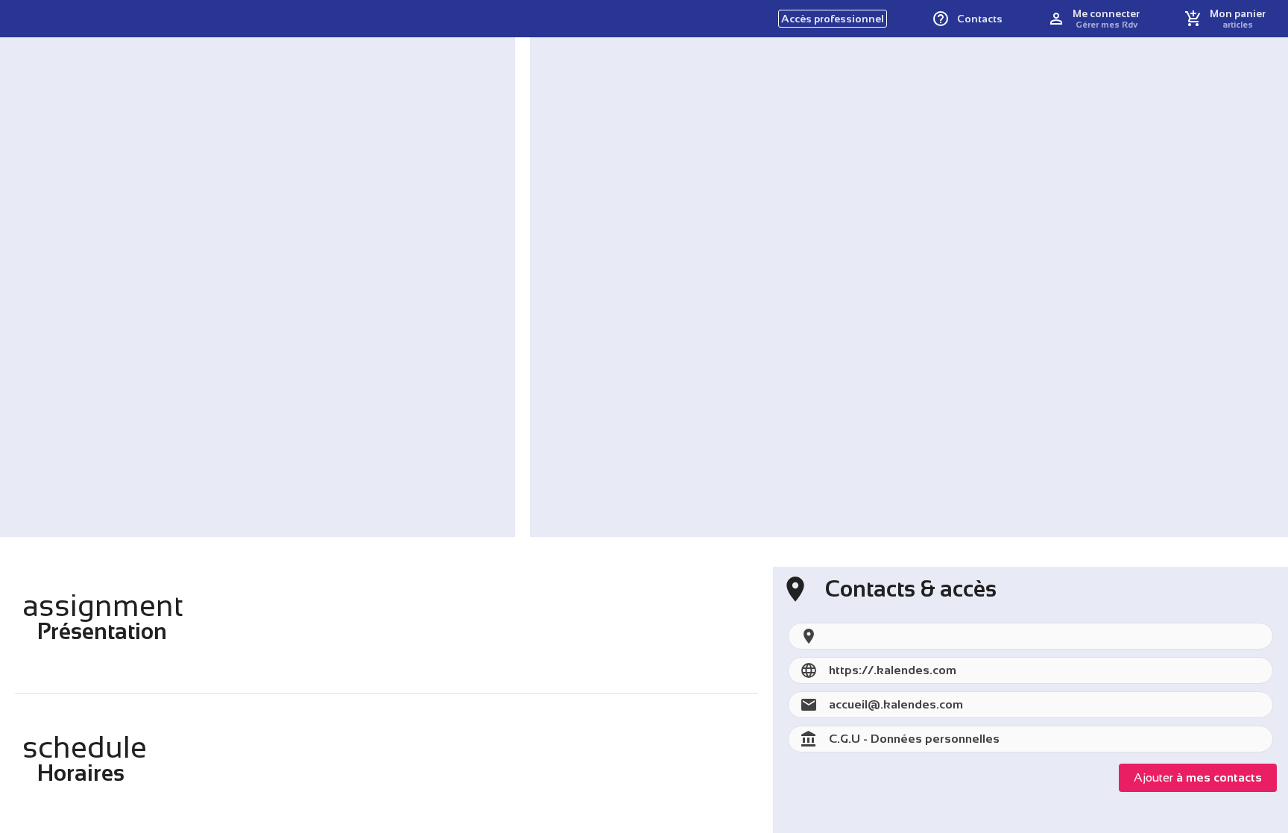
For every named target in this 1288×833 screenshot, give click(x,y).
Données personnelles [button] (935, 738)
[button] (967, 19)
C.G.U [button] (844, 738)
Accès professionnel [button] (832, 19)
